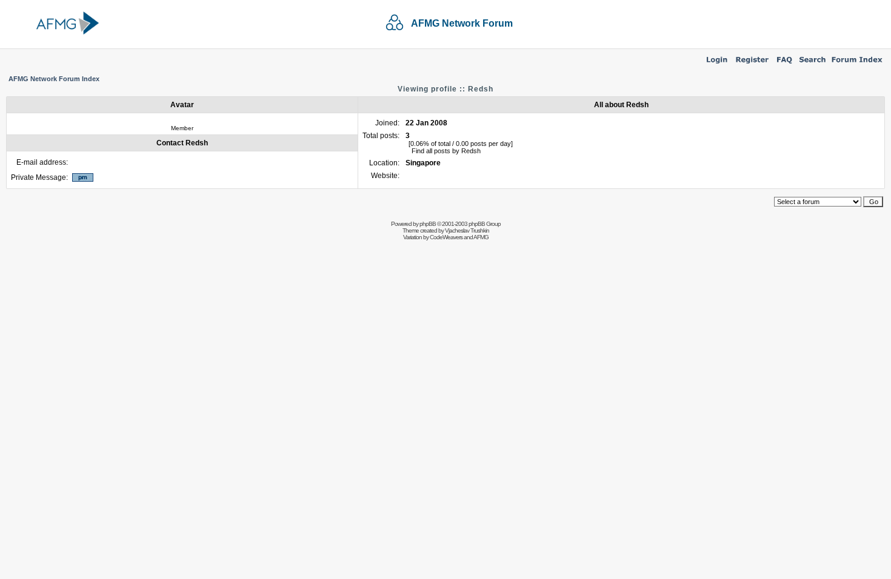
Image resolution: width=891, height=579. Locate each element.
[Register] (752, 64)
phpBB (427, 223)
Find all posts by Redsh (446, 150)
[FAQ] (784, 64)
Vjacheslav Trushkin (467, 230)
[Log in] (717, 64)
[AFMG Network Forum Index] (857, 64)
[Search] (812, 64)
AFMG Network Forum (462, 23)
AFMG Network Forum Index (53, 78)
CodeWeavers (446, 237)
